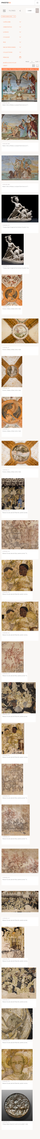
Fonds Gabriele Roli (7, 16)
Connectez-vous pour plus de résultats (20, 69)
